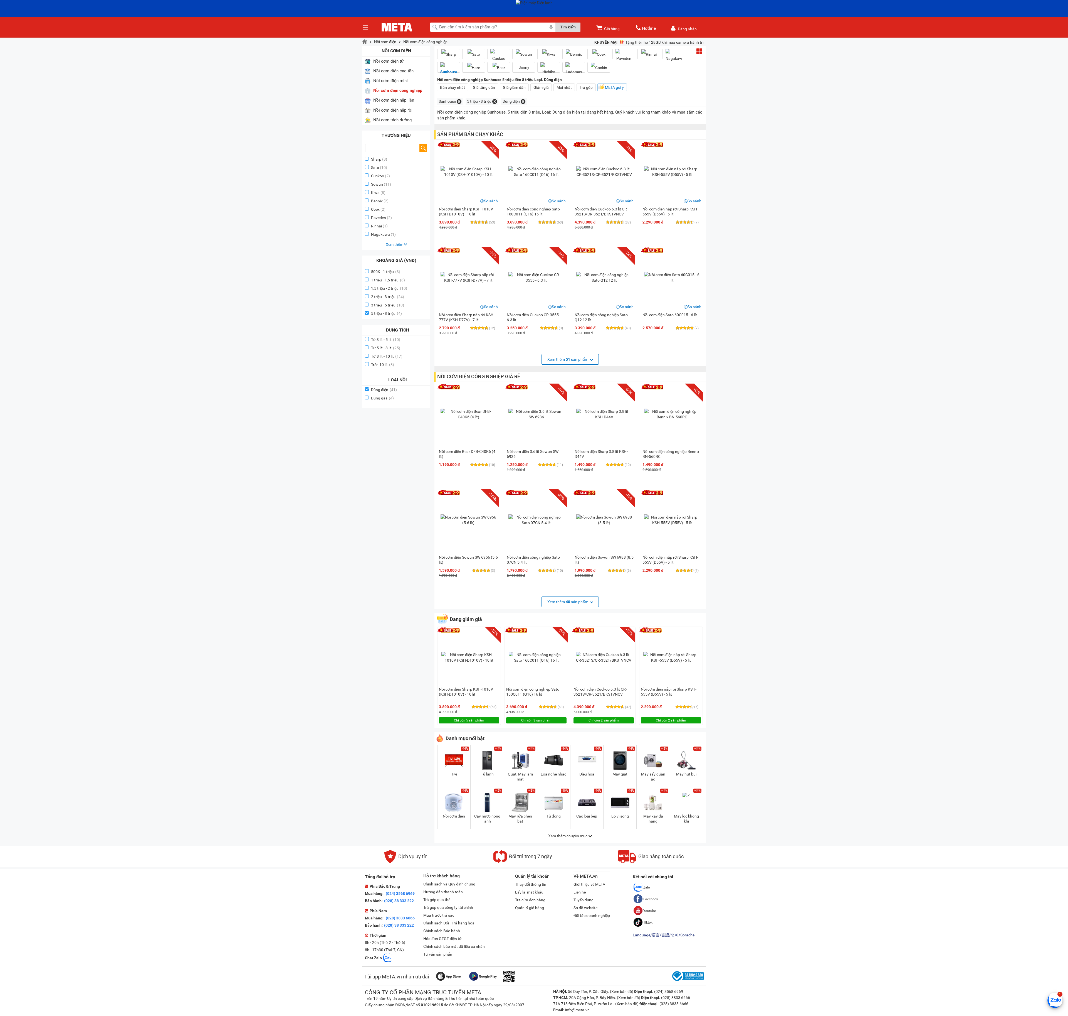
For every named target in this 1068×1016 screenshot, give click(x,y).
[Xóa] (459, 101)
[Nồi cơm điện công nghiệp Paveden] (624, 56)
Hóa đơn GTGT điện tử (442, 938)
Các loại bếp (586, 816)
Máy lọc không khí (686, 818)
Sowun (377, 184)
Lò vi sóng (620, 816)
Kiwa (375, 192)
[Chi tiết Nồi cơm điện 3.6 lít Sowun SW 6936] (536, 414)
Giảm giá (541, 87)
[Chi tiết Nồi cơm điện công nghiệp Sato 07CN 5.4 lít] (536, 520)
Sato (375, 167)
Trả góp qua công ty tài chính (448, 907)
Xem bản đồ (621, 991)
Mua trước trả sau (438, 915)
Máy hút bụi (686, 774)
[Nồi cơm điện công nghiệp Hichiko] (549, 69)
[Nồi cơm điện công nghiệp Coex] (599, 54)
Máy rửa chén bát (520, 818)
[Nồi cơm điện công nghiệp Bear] (499, 67)
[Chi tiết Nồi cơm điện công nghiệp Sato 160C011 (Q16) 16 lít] (536, 172)
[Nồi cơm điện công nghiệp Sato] (474, 54)
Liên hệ (579, 892)
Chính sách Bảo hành (441, 931)
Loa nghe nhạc (553, 774)
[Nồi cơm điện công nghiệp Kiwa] (549, 54)
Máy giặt (619, 774)
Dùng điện (384, 389)
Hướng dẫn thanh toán (443, 892)
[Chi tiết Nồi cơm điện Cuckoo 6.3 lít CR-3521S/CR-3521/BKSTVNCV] (604, 172)
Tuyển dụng (583, 900)
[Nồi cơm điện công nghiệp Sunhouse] (448, 69)
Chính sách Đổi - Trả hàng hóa (448, 923)
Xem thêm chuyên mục (568, 836)
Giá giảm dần (514, 87)
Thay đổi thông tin (530, 884)
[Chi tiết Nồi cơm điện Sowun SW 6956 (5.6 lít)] (468, 520)
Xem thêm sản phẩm (568, 359)
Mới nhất (564, 87)
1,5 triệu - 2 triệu (389, 288)
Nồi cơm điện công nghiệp (425, 42)
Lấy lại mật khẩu (529, 892)
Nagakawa (380, 234)
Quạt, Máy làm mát (520, 776)
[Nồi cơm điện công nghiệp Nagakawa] (674, 56)
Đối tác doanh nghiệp (591, 915)
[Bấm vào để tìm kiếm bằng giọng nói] (551, 27)
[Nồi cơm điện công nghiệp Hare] (474, 67)
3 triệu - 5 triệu (387, 305)
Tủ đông (554, 816)
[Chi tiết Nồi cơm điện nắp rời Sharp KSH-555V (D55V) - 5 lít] (672, 172)
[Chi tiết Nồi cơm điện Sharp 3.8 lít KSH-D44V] (604, 414)
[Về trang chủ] (364, 42)
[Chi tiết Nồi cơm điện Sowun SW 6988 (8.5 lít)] (604, 520)
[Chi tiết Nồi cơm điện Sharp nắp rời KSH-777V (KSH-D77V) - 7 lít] (468, 277)
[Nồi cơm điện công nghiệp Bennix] (574, 54)
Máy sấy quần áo (653, 776)
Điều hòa (586, 774)
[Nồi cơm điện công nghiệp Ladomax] (574, 69)
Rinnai (376, 226)
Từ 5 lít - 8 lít (385, 348)
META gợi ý (614, 87)
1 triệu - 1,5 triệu (388, 280)
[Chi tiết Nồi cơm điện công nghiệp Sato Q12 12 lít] (604, 277)
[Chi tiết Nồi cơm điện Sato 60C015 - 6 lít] (672, 277)
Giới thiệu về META (589, 884)
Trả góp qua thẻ (436, 899)
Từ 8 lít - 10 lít (386, 356)
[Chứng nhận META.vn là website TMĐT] (687, 981)
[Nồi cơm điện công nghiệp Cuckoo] (499, 56)
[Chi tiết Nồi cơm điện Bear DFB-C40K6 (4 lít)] (468, 414)
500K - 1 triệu (385, 271)
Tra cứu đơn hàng (530, 900)
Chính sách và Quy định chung (449, 884)
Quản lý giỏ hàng (529, 907)
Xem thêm (395, 244)
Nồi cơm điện (385, 42)
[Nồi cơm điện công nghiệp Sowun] (524, 54)
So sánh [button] (491, 201)
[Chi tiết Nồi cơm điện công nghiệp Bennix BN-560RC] (672, 414)
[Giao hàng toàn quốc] (651, 862)
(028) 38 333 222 (399, 901)
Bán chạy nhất (452, 87)
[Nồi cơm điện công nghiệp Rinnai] (649, 54)
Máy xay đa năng (653, 818)
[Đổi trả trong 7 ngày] (522, 862)
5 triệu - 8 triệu (386, 313)
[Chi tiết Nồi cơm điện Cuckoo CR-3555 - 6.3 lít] (536, 277)
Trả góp (586, 87)
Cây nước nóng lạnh (487, 818)
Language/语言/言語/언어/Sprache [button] (663, 935)
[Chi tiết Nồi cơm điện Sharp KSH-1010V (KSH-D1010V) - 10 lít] (468, 172)
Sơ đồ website (585, 907)
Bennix (377, 201)
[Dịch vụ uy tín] (405, 862)
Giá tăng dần (484, 87)
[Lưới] (699, 51)
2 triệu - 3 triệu (387, 297)
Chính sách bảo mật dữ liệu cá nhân (454, 946)
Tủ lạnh (487, 774)
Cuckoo (377, 176)
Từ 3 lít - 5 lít (385, 339)
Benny (523, 67)
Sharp (376, 159)
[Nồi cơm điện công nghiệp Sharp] (448, 54)
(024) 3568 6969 (400, 893)
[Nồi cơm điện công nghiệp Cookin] (599, 67)
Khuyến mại (605, 42)
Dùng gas (382, 398)
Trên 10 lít (382, 364)
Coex (375, 209)
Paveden (378, 217)
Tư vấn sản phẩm (438, 954)
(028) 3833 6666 (400, 918)
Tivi (454, 774)
